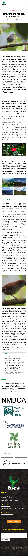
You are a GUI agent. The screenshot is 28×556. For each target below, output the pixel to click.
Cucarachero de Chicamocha (14, 171)
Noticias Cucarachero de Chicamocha (15, 8)
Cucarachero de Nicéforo (21, 452)
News (3, 8)
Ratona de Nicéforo (7, 453)
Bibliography (8, 354)
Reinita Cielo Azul (21, 168)
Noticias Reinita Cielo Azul (14, 10)
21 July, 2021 (20, 19)
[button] (26, 3)
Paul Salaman (11, 19)
